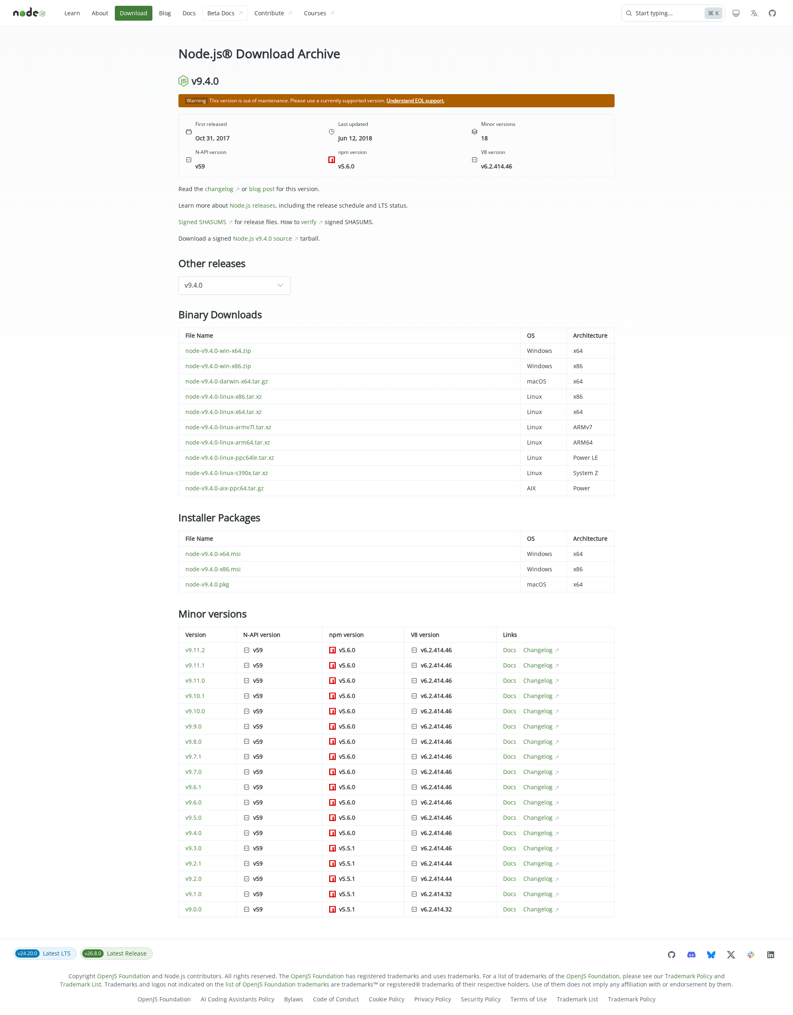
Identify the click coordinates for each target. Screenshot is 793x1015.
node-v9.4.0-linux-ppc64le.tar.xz (229, 457)
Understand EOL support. (415, 100)
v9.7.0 (193, 772)
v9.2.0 (193, 879)
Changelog (538, 650)
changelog (219, 189)
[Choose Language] (754, 13)
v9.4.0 (193, 833)
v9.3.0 (193, 848)
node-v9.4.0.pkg (207, 584)
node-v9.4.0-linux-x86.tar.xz (223, 396)
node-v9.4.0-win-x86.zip (218, 366)
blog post (262, 189)
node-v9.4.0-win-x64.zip (218, 351)
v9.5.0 (193, 817)
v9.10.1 (195, 696)
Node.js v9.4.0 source (262, 238)
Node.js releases (252, 205)
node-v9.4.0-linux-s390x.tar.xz (226, 473)
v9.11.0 (195, 680)
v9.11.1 (195, 665)
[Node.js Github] (772, 13)
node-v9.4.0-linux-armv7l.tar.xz (228, 427)
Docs (509, 650)
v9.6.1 (193, 787)
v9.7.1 (193, 756)
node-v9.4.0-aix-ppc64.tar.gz (224, 488)
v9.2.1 (193, 863)
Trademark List (80, 984)
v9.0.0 (193, 909)
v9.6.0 (193, 802)
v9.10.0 (195, 711)
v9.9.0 (193, 726)
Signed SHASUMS (202, 222)
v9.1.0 (193, 894)
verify (308, 222)
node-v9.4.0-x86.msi (213, 569)
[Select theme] (736, 13)
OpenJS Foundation (123, 976)
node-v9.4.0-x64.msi (213, 554)
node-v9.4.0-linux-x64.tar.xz (223, 412)
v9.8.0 (193, 741)
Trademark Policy (688, 976)
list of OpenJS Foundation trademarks (277, 984)
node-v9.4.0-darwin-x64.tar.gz (226, 381)
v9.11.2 (195, 650)
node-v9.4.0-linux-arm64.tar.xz (227, 442)
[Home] (29, 13)
